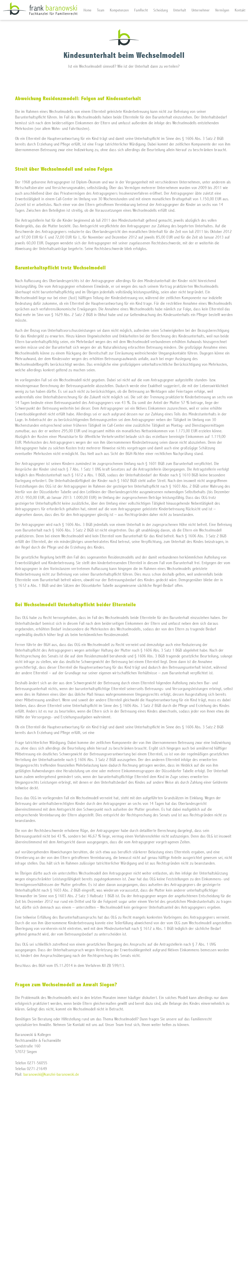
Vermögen (222, 10)
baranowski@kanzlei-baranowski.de (51, 1074)
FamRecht (141, 10)
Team (100, 10)
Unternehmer (201, 10)
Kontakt (240, 10)
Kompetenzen (119, 10)
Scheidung (160, 10)
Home (88, 10)
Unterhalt (179, 10)
